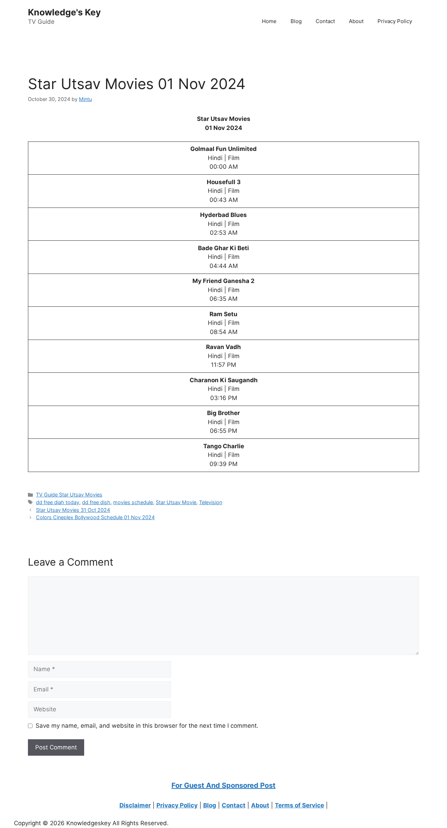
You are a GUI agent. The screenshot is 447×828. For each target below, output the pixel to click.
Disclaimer (135, 805)
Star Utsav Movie (176, 502)
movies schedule (133, 502)
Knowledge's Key (64, 12)
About (356, 21)
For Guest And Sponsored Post (223, 785)
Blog (296, 21)
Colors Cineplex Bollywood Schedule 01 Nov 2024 (95, 517)
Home (269, 21)
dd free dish (96, 502)
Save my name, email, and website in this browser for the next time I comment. (147, 725)
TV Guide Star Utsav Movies (69, 494)
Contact (325, 21)
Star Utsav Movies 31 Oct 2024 (73, 510)
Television (210, 502)
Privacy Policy (395, 21)
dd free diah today (57, 502)
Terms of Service (299, 805)
